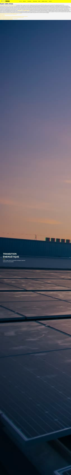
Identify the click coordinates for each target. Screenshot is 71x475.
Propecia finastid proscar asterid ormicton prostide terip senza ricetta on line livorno (11, 13)
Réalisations (35, 1)
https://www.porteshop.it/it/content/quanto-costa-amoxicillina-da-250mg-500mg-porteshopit (12, 17)
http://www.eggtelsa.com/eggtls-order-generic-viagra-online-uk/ (8, 5)
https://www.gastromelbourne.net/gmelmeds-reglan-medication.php (8, 18)
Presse (39, 1)
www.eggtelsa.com (20, 10)
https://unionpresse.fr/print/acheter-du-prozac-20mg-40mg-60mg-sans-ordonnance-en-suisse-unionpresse (14, 16)
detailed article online (26, 10)
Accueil (20, 1)
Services (24, 1)
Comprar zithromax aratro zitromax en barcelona (6, 19)
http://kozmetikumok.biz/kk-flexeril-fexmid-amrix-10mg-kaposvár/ (8, 14)
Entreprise (29, 1)
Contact (50, 1)
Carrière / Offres (44, 1)
